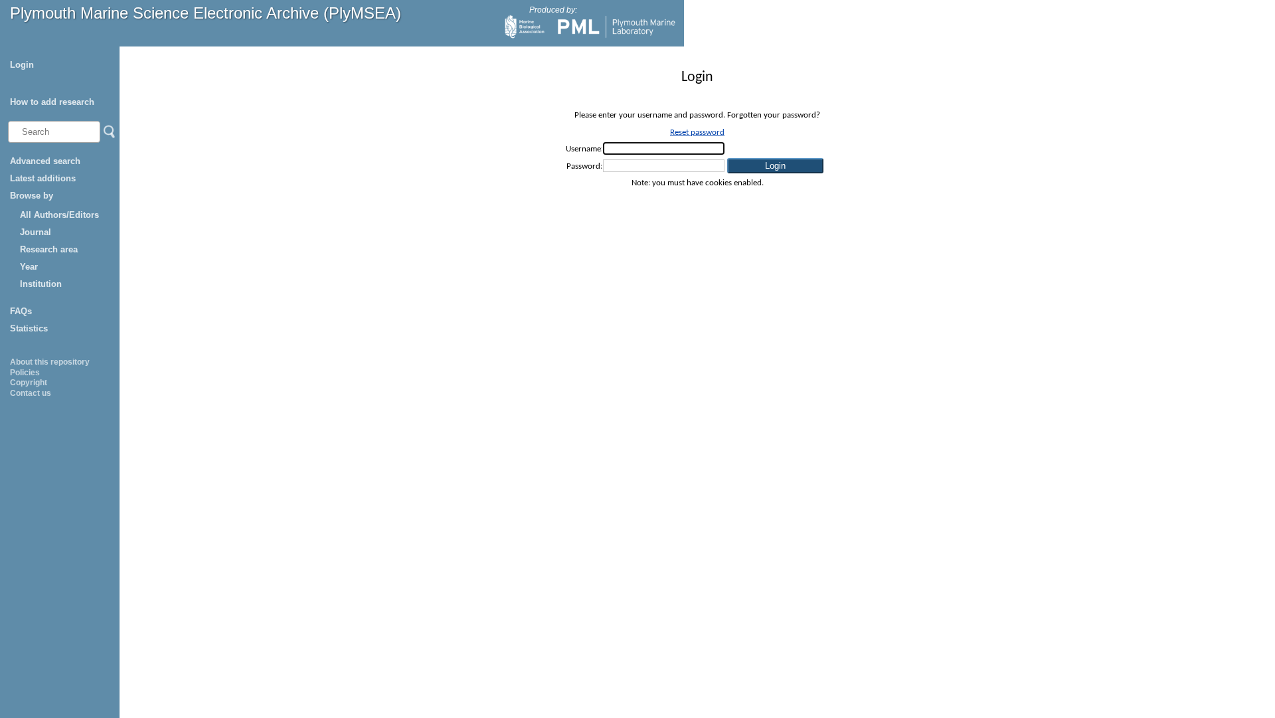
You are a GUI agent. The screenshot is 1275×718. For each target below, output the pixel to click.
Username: (584, 149)
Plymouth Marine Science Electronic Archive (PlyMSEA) (205, 13)
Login (22, 65)
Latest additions (43, 178)
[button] (775, 165)
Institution (41, 284)
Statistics (29, 328)
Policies (25, 372)
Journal (35, 232)
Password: (584, 166)
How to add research (52, 102)
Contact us (30, 393)
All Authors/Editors (59, 215)
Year (29, 267)
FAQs (21, 311)
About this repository (50, 362)
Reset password (697, 132)
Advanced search (45, 161)
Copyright (28, 382)
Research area (49, 249)
